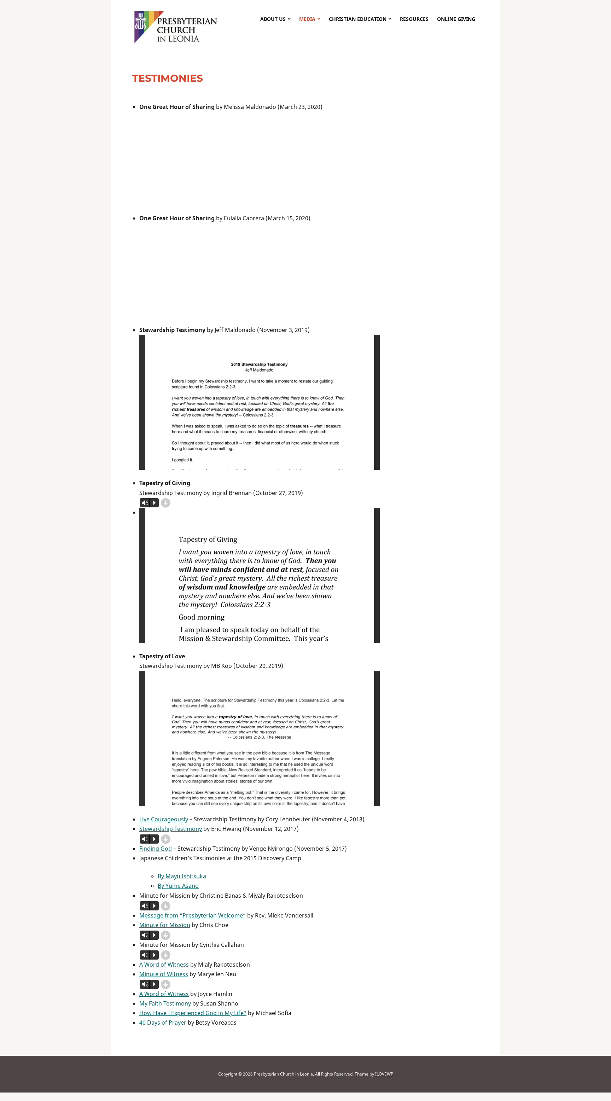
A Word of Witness (164, 964)
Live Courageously (163, 819)
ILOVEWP (384, 1074)
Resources (414, 19)
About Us (273, 19)
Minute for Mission (164, 925)
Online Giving (456, 19)
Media (307, 19)
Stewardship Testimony (170, 829)
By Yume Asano (178, 886)
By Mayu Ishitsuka (182, 876)
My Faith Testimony (165, 1003)
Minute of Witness (163, 974)
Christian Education (357, 19)
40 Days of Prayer (162, 1022)
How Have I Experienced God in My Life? (192, 1013)
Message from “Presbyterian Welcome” (192, 915)
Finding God (155, 848)
